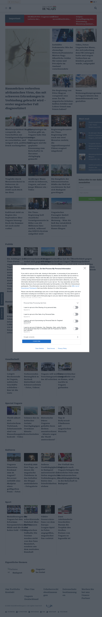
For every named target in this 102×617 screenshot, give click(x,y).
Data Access (51, 348)
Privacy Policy (62, 348)
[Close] (85, 269)
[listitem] (51, 303)
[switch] (75, 307)
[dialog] (51, 308)
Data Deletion (39, 348)
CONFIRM (36, 341)
